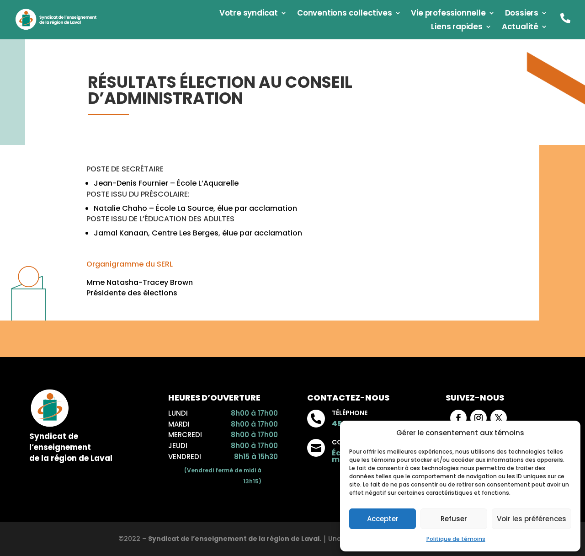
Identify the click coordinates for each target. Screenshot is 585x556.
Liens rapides (456, 27)
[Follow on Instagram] (478, 418)
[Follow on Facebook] (458, 418)
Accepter (383, 519)
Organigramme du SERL (129, 264)
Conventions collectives (344, 14)
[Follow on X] (498, 418)
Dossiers (521, 14)
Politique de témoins (455, 539)
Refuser (454, 519)
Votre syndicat (248, 14)
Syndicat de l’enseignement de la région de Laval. (234, 538)
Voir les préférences (531, 519)
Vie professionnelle (448, 14)
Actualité (520, 27)
